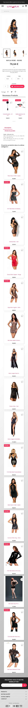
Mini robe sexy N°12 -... (14, 603)
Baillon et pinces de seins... (20, 114)
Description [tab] (8, 127)
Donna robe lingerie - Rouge (14, 274)
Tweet (11, 91)
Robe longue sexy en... (14, 373)
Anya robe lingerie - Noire (14, 307)
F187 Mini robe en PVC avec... (14, 570)
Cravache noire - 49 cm (7, 114)
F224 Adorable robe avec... (14, 636)
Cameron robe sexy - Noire (14, 538)
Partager (7, 91)
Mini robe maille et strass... (14, 340)
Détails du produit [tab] (10, 131)
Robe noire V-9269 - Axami (14, 505)
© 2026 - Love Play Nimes (14, 703)
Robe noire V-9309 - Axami (14, 175)
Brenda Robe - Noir (14, 241)
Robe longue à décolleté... (14, 439)
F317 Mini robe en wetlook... (14, 208)
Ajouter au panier (17, 86)
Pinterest (15, 91)
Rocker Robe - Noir (14, 406)
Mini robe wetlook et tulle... (14, 669)
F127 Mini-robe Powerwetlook (14, 472)
